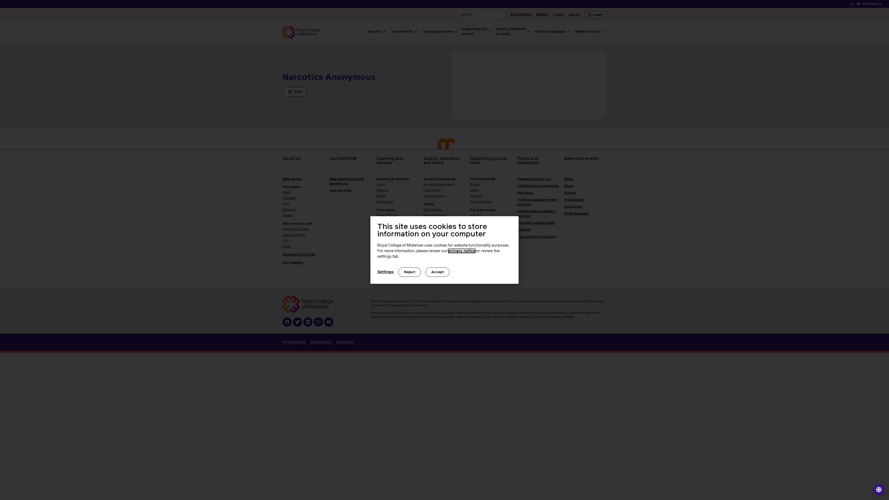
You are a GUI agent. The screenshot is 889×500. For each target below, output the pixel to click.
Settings (385, 272)
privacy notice (461, 251)
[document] (444, 250)
